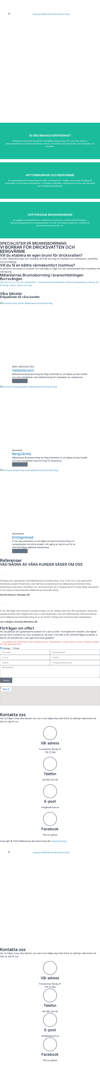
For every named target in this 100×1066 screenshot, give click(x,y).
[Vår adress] (50, 733)
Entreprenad (22, 537)
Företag (6, 648)
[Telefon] (50, 764)
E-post (50, 801)
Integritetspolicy (59, 841)
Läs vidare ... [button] (20, 381)
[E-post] (50, 791)
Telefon (50, 774)
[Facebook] (50, 819)
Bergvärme (21, 454)
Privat (16, 648)
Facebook (50, 829)
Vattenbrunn (23, 370)
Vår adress (50, 743)
